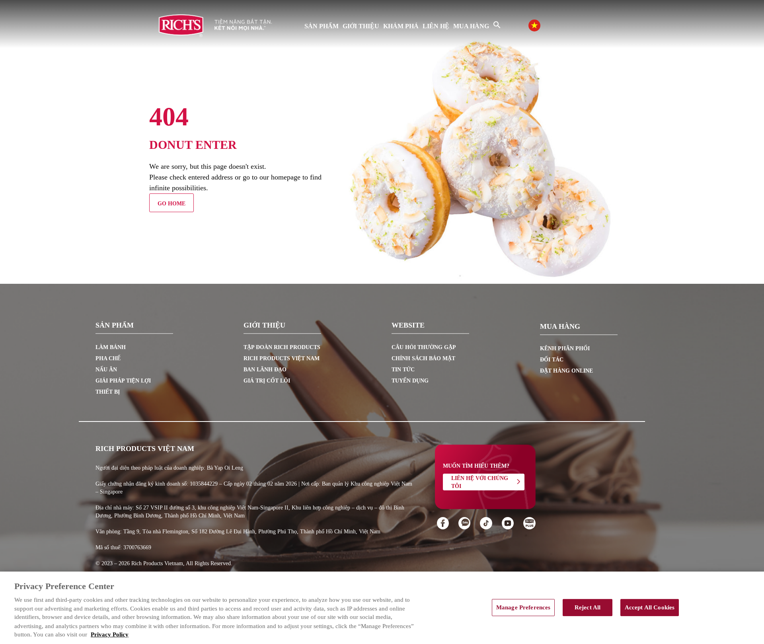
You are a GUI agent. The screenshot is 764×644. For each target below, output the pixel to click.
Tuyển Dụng (410, 381)
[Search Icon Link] (497, 25)
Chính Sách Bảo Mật (423, 358)
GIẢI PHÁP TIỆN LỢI (123, 381)
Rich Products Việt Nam (282, 358)
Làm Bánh (111, 347)
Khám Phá (401, 26)
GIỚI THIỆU (361, 26)
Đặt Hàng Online (566, 371)
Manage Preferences (523, 607)
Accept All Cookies (650, 607)
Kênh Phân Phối (565, 348)
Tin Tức (403, 370)
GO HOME (171, 204)
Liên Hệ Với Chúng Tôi (479, 482)
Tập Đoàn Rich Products (282, 347)
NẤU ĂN (106, 370)
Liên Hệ (436, 26)
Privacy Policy (110, 635)
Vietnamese (542, 24)
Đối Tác (551, 360)
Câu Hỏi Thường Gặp (424, 347)
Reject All (587, 607)
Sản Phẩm (321, 26)
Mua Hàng (471, 26)
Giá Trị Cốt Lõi (267, 381)
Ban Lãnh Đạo (265, 370)
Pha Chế (108, 358)
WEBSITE (408, 325)
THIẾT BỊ (108, 392)
